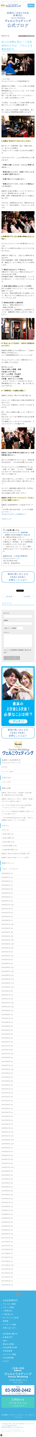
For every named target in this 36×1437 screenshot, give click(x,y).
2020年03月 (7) (7, 1147)
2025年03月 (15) (8, 940)
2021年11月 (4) (7, 1096)
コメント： (7, 632)
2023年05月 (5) (7, 1026)
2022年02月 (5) (7, 1085)
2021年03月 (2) (7, 1120)
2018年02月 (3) (7, 1230)
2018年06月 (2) (7, 1214)
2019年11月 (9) (7, 1163)
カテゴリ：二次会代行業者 (26, 36)
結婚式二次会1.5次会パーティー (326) (15, 857)
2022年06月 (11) (8, 1069)
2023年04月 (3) (7, 1030)
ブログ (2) (5, 830)
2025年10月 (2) (7, 912)
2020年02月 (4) (7, 1151)
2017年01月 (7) (7, 1281)
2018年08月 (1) (7, 1206)
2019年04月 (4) (7, 1190)
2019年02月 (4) (7, 1198)
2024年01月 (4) (7, 995)
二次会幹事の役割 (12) (10, 849)
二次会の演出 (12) (8, 842)
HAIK (23, 1431)
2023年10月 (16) (8, 1006)
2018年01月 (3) (7, 1234)
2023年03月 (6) (7, 1034)
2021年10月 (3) (7, 1100)
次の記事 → (28, 596)
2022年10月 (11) (8, 1053)
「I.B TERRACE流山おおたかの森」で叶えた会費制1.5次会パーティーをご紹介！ (17, 819)
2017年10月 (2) (7, 1245)
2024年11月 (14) (8, 955)
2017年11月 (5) (7, 1241)
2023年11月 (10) (8, 1002)
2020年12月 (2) (7, 1128)
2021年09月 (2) (7, 1104)
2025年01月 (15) (8, 948)
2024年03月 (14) (8, 987)
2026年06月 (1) (7, 881)
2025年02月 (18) (8, 944)
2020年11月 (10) (8, 1132)
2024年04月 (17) (8, 983)
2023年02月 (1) (7, 1038)
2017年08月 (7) (7, 1253)
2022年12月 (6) (7, 1046)
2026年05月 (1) (7, 885)
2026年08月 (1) (7, 873)
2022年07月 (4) (7, 1065)
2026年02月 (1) (7, 897)
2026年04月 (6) (7, 889)
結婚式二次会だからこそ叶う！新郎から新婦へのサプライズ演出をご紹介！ (18, 800)
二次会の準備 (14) (8, 838)
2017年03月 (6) (7, 1273)
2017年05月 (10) (8, 1265)
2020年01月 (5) (7, 1155)
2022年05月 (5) (7, 1073)
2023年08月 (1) (7, 1014)
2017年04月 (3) (7, 1269)
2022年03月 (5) (7, 1081)
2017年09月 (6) (7, 1249)
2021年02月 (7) (7, 1124)
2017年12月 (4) (7, 1238)
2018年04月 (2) (7, 1222)
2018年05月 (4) (7, 1218)
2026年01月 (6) (7, 901)
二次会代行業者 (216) (9, 845)
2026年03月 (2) (7, 893)
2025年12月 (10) (8, 904)
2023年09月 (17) (8, 1010)
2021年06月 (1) (7, 1108)
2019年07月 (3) (7, 1179)
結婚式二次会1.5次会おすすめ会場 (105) (16, 853)
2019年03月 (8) (7, 1194)
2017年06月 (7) (7, 1261)
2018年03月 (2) (7, 1226)
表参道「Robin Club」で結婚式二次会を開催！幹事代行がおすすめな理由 (17, 794)
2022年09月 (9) (7, 1057)
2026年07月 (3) (7, 877)
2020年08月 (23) (8, 1144)
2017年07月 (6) (7, 1257)
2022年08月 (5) (7, 1061)
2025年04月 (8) (7, 936)
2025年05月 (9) (7, 932)
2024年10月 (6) (7, 959)
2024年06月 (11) (8, 975)
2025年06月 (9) (7, 928)
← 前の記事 (7, 596)
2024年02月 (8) (7, 991)
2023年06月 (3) (7, 1022)
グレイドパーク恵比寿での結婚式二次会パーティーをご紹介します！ (18, 813)
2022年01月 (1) (7, 1089)
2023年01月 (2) (7, 1042)
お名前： (6, 620)
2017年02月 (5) (7, 1277)
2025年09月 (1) (7, 916)
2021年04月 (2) (7, 1116)
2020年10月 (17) (8, 1136)
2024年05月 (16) (8, 979)
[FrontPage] (18, 696)
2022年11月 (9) (7, 1050)
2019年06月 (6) (7, 1183)
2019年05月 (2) (7, 1187)
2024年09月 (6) (7, 963)
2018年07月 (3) (7, 1210)
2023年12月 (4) (7, 999)
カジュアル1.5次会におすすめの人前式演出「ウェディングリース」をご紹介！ (17, 806)
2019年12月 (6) (7, 1159)
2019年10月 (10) (8, 1167)
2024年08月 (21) (8, 967)
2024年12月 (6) (7, 952)
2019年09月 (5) (7, 1171)
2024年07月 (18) (8, 971)
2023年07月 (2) (7, 1018)
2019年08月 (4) (7, 1175)
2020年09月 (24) (8, 1140)
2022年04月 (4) (7, 1077)
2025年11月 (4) (7, 908)
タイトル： (7, 613)
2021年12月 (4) (7, 1093)
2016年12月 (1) (7, 1285)
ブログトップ (6, 519)
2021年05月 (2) (7, 1112)
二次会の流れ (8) (8, 834)
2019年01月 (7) (7, 1202)
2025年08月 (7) (7, 920)
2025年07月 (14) (8, 924)
